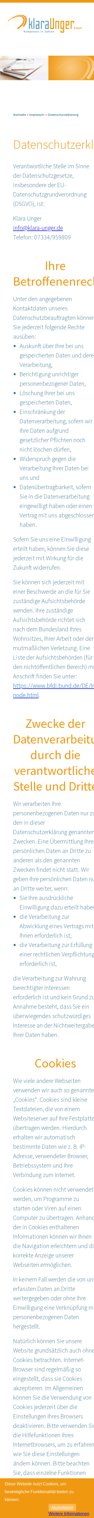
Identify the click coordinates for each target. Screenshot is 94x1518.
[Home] (45, 38)
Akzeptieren (62, 1507)
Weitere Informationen (69, 1513)
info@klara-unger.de (38, 228)
